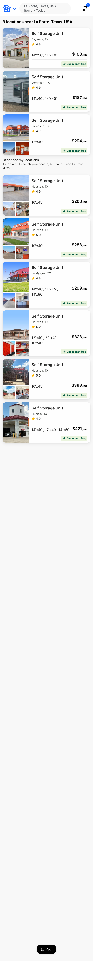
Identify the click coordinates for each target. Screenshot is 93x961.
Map (48, 949)
